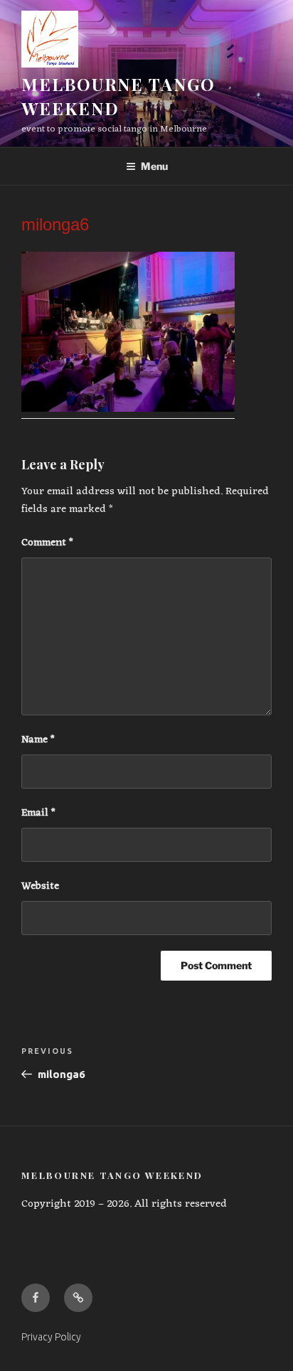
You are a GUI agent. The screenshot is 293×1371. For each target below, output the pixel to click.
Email (38, 814)
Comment (47, 544)
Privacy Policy (51, 1337)
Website (40, 887)
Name (38, 740)
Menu (154, 166)
